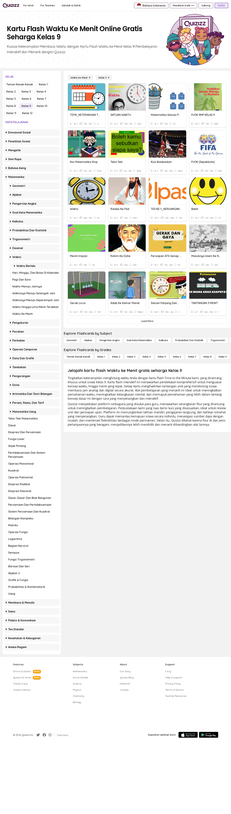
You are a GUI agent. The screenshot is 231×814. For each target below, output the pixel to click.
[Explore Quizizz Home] (11, 5)
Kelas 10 (42, 106)
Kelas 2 (11, 91)
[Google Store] (208, 735)
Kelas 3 (26, 91)
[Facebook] (44, 735)
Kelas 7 (41, 98)
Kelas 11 (11, 113)
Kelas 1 (43, 84)
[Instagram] (50, 735)
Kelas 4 (41, 91)
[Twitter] (38, 735)
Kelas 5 (11, 98)
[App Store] (188, 735)
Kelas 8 (11, 106)
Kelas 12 (27, 113)
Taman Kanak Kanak (19, 84)
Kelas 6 (26, 98)
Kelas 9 (26, 106)
